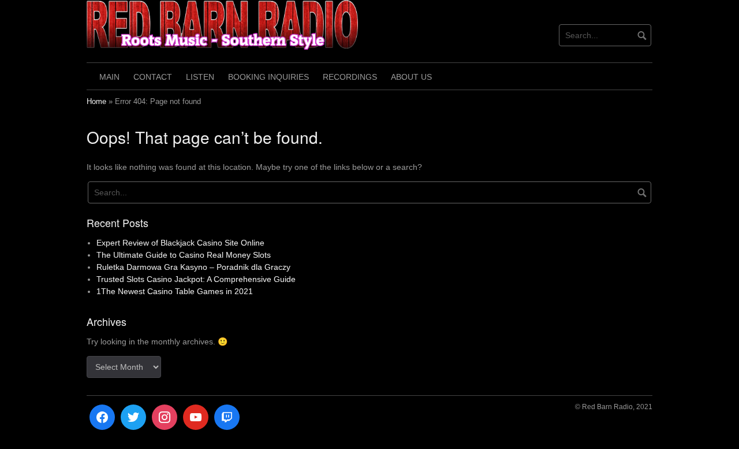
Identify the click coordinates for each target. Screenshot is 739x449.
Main (109, 76)
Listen (200, 76)
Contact (152, 76)
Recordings (350, 76)
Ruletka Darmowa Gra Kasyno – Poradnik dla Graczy (193, 267)
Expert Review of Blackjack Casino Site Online (180, 242)
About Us (411, 76)
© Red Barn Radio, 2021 (613, 407)
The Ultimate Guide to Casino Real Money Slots (183, 254)
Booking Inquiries (268, 76)
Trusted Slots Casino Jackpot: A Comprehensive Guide (196, 279)
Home (96, 102)
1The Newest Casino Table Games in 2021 (174, 291)
